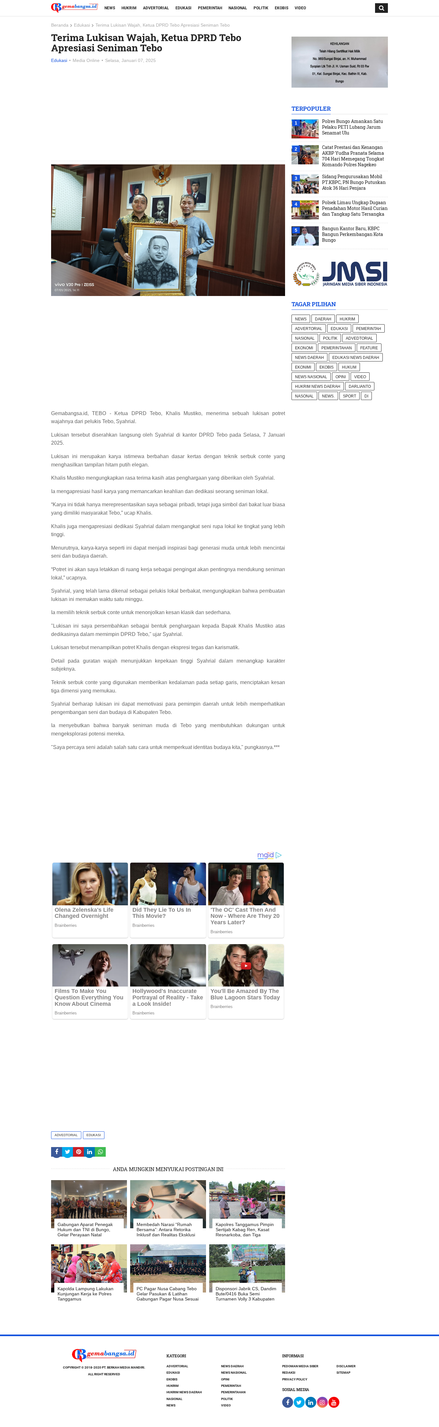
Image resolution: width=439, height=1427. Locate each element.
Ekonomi (304, 348)
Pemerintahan (336, 348)
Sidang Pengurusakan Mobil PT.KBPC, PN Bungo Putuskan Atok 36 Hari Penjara (354, 182)
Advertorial (156, 8)
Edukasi (183, 8)
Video (300, 8)
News (109, 8)
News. (328, 396)
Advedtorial (66, 1135)
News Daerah (309, 357)
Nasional (237, 8)
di (366, 396)
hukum (349, 367)
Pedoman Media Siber (300, 1366)
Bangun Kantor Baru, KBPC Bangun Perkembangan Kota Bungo (352, 234)
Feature (369, 348)
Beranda (59, 25)
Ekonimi (303, 367)
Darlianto (360, 386)
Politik (261, 8)
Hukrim (129, 8)
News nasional (311, 377)
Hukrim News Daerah (317, 386)
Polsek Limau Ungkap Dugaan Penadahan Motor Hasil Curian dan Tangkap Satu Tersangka (355, 208)
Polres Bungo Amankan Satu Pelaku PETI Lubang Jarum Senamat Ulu (352, 127)
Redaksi (288, 1372)
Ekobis (281, 8)
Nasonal (304, 396)
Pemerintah (210, 8)
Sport (349, 396)
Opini (341, 377)
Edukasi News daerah (355, 357)
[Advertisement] (168, 113)
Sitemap (343, 1372)
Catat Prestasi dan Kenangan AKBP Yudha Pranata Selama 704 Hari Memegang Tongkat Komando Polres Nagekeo (353, 156)
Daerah (323, 319)
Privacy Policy (294, 1379)
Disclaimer (345, 1366)
